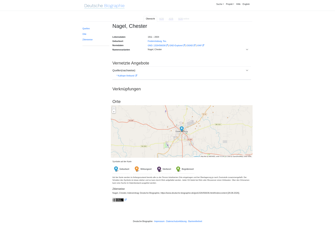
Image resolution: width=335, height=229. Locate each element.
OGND (190, 45)
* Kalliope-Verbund (126, 76)
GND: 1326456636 (156, 45)
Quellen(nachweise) (123, 70)
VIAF (199, 45)
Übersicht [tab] (150, 19)
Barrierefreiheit (195, 221)
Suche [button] (219, 4)
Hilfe (238, 4)
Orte (84, 34)
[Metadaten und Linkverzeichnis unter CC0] (119, 200)
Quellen (86, 28)
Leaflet (196, 156)
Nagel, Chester (155, 49)
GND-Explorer (176, 45)
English (246, 4)
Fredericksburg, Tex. (157, 41)
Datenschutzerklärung (176, 221)
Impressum (159, 221)
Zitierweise (87, 39)
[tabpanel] (167, 114)
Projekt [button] (229, 4)
